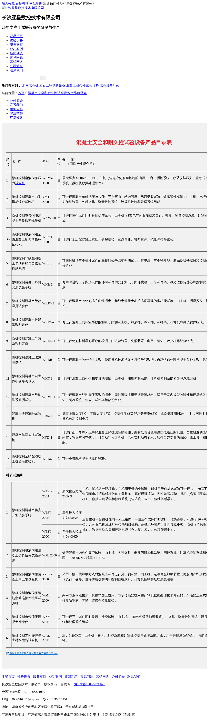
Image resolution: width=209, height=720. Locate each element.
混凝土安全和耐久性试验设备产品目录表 (57, 93)
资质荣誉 (16, 113)
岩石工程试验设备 (52, 85)
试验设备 (23, 676)
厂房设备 (16, 117)
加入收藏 (8, 3)
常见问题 (86, 676)
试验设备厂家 (109, 85)
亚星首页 (8, 676)
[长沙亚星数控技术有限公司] (23, 8)
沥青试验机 (30, 85)
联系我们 (16, 105)
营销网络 (102, 676)
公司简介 (16, 100)
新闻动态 (71, 676)
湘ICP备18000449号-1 (89, 684)
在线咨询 (22, 3)
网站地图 (35, 3)
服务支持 (16, 109)
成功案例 (55, 676)
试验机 (20, 183)
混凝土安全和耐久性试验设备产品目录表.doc (33, 653)
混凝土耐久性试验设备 (82, 85)
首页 (21, 93)
